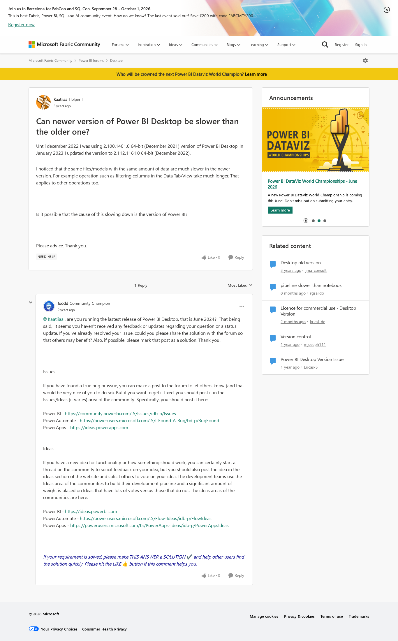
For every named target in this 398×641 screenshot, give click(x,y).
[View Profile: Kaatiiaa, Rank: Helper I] (43, 102)
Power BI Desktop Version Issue (312, 359)
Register (342, 44)
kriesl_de (317, 321)
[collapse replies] (30, 302)
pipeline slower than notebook (311, 285)
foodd (63, 303)
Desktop (116, 60)
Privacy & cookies (299, 616)
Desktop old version (301, 262)
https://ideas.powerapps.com (99, 427)
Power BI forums (91, 60)
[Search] (325, 44)
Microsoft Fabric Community (50, 60)
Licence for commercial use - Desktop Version (318, 311)
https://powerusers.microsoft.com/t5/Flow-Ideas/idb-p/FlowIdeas (146, 518)
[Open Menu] (365, 61)
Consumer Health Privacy (104, 628)
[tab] (313, 220)
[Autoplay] (306, 220)
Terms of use (331, 616)
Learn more (256, 74)
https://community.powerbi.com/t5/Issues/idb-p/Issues (120, 413)
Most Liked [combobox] (240, 285)
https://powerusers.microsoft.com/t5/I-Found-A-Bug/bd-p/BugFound (149, 420)
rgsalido (317, 293)
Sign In (361, 44)
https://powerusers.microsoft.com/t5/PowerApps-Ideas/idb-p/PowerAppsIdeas (149, 525)
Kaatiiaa (60, 99)
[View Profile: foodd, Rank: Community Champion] (49, 306)
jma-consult (316, 270)
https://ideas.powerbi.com (91, 511)
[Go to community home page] (64, 44)
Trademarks (359, 616)
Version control (296, 336)
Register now (21, 24)
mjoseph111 (315, 344)
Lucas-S (311, 367)
